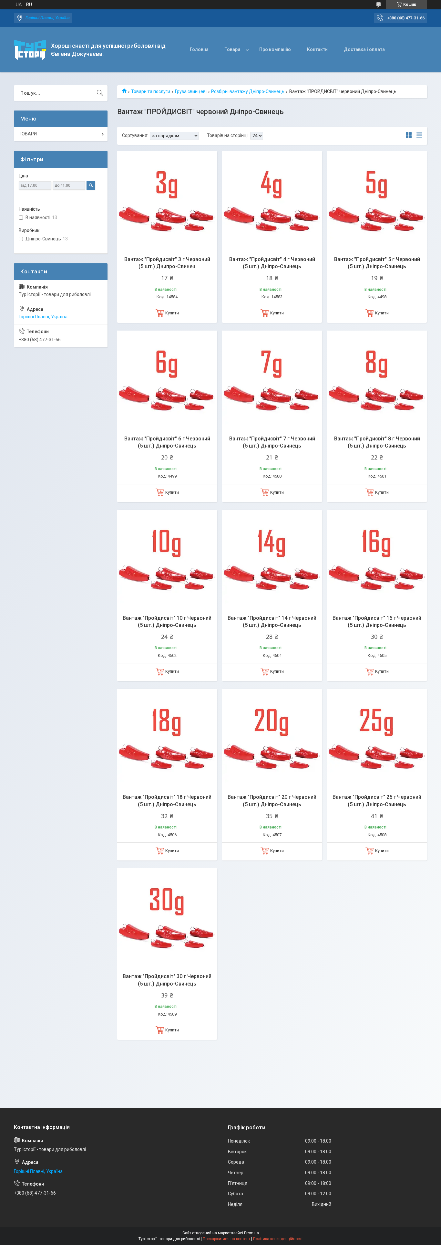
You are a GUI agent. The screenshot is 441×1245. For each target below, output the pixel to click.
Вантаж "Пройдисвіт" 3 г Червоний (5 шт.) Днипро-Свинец (167, 262)
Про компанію (275, 49)
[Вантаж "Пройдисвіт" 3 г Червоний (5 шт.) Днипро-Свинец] (167, 201)
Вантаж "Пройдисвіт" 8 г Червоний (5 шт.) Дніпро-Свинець (377, 442)
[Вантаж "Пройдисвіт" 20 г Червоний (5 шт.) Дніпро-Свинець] (272, 739)
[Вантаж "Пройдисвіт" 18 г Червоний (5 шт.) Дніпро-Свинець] (167, 739)
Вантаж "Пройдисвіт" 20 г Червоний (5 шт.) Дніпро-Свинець (272, 800)
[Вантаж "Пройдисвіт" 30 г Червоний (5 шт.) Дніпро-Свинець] (167, 918)
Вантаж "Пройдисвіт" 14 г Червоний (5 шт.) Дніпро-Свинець (272, 621)
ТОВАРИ (28, 133)
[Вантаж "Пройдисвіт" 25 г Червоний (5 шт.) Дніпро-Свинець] (377, 739)
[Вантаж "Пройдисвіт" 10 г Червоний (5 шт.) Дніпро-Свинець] (167, 560)
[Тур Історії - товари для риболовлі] (30, 50)
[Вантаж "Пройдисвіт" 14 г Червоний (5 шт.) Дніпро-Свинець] (272, 560)
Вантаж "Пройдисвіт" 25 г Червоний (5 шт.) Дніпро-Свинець (377, 800)
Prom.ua (251, 1233)
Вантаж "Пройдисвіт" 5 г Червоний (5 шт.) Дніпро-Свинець (377, 262)
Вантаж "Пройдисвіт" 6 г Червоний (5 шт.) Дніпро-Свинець (167, 442)
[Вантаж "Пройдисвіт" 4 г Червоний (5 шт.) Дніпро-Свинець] (272, 201)
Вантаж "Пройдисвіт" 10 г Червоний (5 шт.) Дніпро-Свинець (167, 621)
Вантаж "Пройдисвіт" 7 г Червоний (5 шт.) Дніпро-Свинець (272, 442)
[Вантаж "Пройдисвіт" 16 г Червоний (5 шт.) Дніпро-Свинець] (377, 560)
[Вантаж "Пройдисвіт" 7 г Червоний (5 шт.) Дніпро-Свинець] (272, 380)
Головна (199, 49)
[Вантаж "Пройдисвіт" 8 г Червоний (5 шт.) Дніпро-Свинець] (377, 380)
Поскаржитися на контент (226, 1239)
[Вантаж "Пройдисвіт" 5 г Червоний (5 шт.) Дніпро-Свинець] (377, 201)
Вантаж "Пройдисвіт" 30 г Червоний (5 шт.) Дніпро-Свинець (167, 980)
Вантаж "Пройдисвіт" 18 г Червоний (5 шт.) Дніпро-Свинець (167, 800)
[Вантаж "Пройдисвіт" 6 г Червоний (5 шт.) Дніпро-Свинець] (167, 380)
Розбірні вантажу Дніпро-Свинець (247, 91)
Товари (232, 49)
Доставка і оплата (364, 49)
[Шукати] (100, 93)
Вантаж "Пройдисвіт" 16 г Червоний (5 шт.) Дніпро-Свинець (377, 621)
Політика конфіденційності (278, 1239)
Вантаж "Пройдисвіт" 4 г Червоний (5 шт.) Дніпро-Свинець (272, 262)
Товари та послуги (150, 91)
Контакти (317, 49)
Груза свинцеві (191, 91)
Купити (172, 313)
